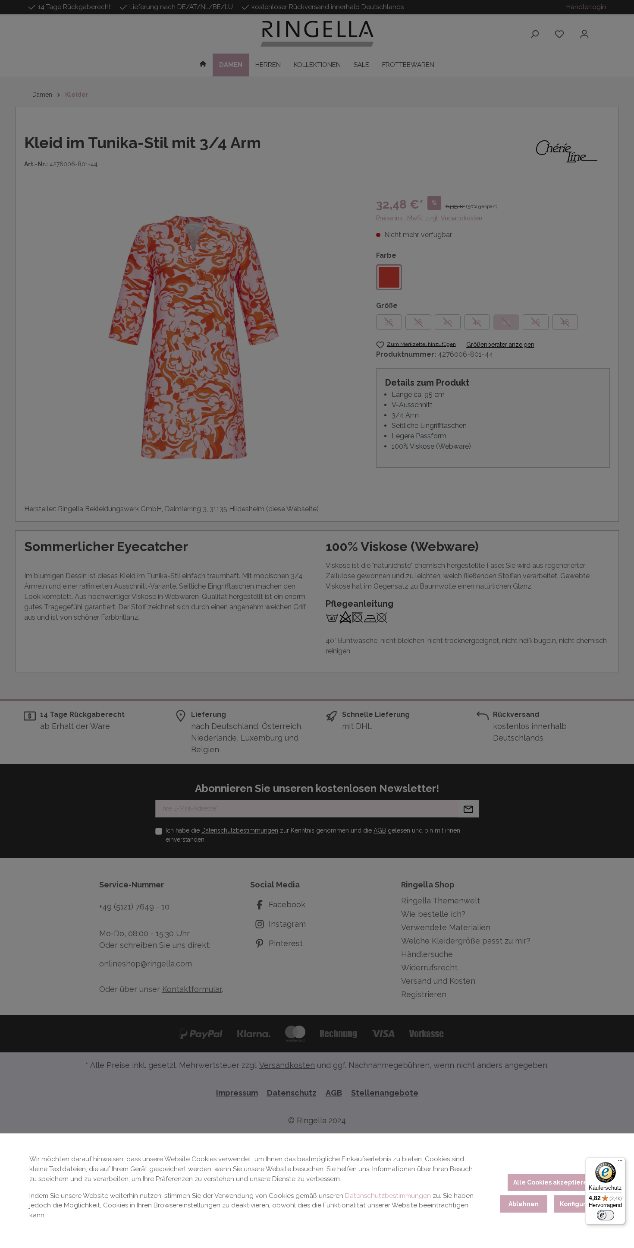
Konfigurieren (581, 1203)
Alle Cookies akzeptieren (552, 1182)
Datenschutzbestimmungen (388, 1196)
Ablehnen (523, 1203)
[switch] (605, 1215)
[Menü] (620, 1162)
